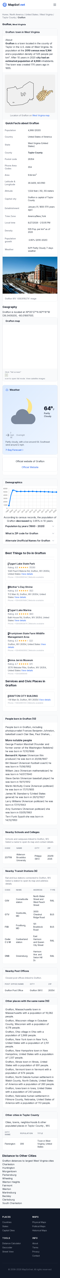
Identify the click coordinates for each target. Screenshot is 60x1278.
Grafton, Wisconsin (16, 1020)
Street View (8, 1251)
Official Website (30, 467)
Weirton (6, 1189)
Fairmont (7, 1185)
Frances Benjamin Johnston (38, 730)
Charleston (8, 1164)
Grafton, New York (15, 1039)
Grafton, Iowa (13, 1088)
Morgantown (9, 1171)
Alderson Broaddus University (21, 857)
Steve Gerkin (12, 778)
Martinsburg (9, 1192)
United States (31, 14)
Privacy (35, 1251)
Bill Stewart (11, 763)
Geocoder (7, 1247)
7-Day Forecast (14, 450)
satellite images (38, 378)
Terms (35, 1247)
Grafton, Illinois (13, 1061)
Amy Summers (13, 808)
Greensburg (22, 956)
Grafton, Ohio (12, 1031)
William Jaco (12, 770)
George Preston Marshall (19, 744)
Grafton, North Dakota (17, 1077)
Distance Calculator (11, 1243)
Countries (7, 1222)
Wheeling (7, 1178)
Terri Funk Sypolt (15, 816)
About (35, 1243)
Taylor (9, 46)
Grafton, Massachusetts (18, 1009)
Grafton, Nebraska (15, 1095)
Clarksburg (8, 1199)
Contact (36, 1255)
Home (5, 14)
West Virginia (46, 14)
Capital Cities (8, 1230)
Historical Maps (39, 1230)
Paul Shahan (42, 734)
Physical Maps (39, 1222)
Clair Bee (29, 734)
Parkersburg (9, 1174)
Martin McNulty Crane (17, 785)
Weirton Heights (11, 1181)
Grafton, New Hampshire (19, 1050)
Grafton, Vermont (15, 1069)
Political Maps (38, 1226)
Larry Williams (13, 801)
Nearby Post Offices (17, 971)
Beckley (6, 1196)
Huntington (8, 1167)
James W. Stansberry (17, 793)
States (5, 1226)
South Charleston (12, 1203)
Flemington (10, 1144)
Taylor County (9, 17)
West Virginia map (41, 115)
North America (16, 14)
